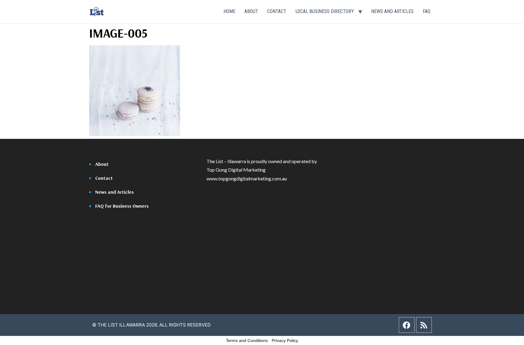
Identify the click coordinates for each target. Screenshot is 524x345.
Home (229, 11)
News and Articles (392, 11)
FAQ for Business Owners (122, 206)
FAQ (426, 11)
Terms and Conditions (247, 340)
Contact (276, 11)
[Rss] (424, 325)
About (251, 11)
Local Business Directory (324, 11)
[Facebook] (406, 325)
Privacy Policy (285, 340)
